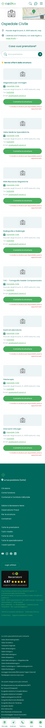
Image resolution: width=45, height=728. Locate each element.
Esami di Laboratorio (12, 330)
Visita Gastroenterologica (10, 663)
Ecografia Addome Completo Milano (14, 691)
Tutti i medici (7, 531)
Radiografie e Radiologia (14, 231)
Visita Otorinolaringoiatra (10, 640)
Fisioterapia (8, 379)
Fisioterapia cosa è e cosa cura (12, 675)
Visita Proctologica (8, 669)
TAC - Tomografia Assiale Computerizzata (22, 280)
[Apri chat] (35, 3)
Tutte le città (7, 536)
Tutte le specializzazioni (12, 540)
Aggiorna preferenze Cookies (22, 615)
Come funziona (8, 492)
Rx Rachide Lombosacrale (10, 718)
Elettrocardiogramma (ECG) (11, 697)
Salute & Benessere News (12, 505)
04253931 (10, 92)
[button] (41, 3)
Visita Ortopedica (7, 657)
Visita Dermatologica (8, 654)
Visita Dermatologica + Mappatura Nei (14, 660)
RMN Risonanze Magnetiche (15, 181)
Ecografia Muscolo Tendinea (11, 703)
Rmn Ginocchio (6, 709)
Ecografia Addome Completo (11, 694)
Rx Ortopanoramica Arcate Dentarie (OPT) (15, 685)
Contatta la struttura (22, 102)
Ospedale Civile (12, 86)
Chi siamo (5, 488)
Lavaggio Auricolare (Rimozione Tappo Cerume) (18, 672)
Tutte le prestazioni (10, 527)
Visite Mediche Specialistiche (16, 132)
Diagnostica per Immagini (14, 82)
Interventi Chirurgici (12, 429)
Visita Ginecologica (8, 649)
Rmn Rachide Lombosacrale (11, 712)
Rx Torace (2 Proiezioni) (9, 688)
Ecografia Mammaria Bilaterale (12, 700)
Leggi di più (11, 38)
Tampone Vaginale (8, 646)
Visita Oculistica (7, 643)
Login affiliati (10, 565)
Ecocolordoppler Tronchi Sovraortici (14, 715)
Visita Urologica (7, 652)
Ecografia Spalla (7, 706)
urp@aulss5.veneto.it (17, 96)
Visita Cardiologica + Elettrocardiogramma (16, 666)
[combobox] (19, 54)
